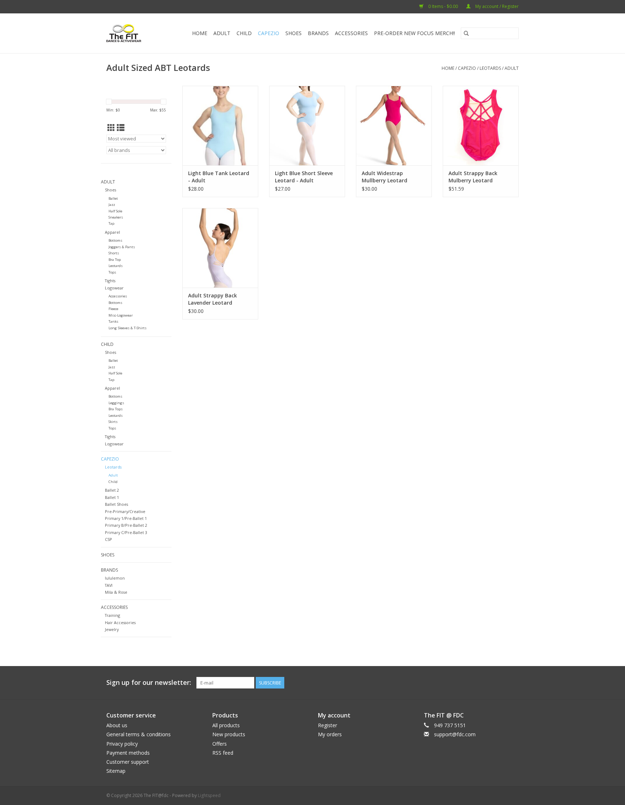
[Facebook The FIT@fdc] (500, 683)
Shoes (293, 33)
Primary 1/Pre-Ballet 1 (126, 518)
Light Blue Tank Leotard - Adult (218, 177)
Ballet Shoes (116, 504)
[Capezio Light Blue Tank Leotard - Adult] (220, 125)
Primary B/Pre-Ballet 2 (126, 525)
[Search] (466, 33)
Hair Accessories (120, 622)
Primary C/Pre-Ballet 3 (126, 532)
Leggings (116, 403)
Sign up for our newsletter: (148, 682)
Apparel (112, 232)
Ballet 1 (112, 497)
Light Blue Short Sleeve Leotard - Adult (304, 177)
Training (112, 615)
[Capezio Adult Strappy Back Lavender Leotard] (220, 248)
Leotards (490, 68)
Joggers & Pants (122, 247)
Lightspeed (209, 795)
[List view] (120, 128)
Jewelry (112, 629)
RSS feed (222, 752)
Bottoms (115, 240)
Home (199, 33)
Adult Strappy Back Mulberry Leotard (472, 177)
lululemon (115, 578)
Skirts (113, 421)
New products (228, 734)
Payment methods (128, 752)
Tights (110, 280)
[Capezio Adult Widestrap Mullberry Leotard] (394, 125)
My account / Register (496, 6)
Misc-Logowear (121, 315)
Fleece (113, 308)
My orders (330, 734)
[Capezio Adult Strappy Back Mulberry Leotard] (481, 125)
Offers (219, 743)
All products (226, 725)
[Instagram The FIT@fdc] (513, 683)
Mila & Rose (116, 592)
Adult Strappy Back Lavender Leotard (212, 299)
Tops (112, 272)
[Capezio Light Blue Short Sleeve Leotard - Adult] (307, 125)
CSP (108, 539)
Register (327, 725)
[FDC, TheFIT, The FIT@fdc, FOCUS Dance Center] (126, 33)
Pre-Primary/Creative (125, 511)
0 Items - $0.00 (443, 6)
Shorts (114, 253)
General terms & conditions (138, 734)
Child (244, 33)
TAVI (108, 585)
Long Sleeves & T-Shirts (127, 328)
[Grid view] (111, 128)
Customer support (127, 761)
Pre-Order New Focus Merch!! (414, 33)
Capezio (268, 33)
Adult (221, 33)
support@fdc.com (455, 734)
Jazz (112, 204)
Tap (111, 223)
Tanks (113, 321)
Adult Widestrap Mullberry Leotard (384, 177)
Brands (318, 33)
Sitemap (116, 770)
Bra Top (115, 259)
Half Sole (115, 211)
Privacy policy (122, 743)
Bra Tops (116, 409)
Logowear (114, 288)
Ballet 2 (112, 490)
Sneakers (116, 217)
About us (116, 725)
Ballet (113, 198)
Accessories (351, 33)
